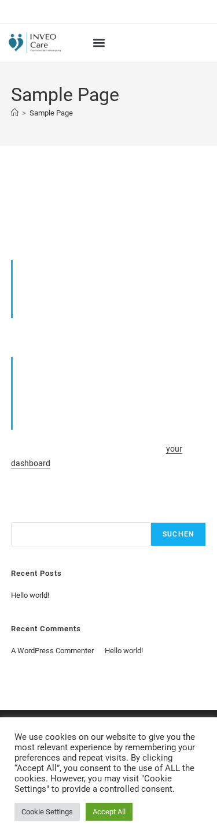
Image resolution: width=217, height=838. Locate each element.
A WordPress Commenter (52, 650)
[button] (99, 43)
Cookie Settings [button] (47, 811)
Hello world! (30, 595)
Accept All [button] (109, 811)
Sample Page (51, 113)
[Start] (15, 113)
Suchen (23, 515)
